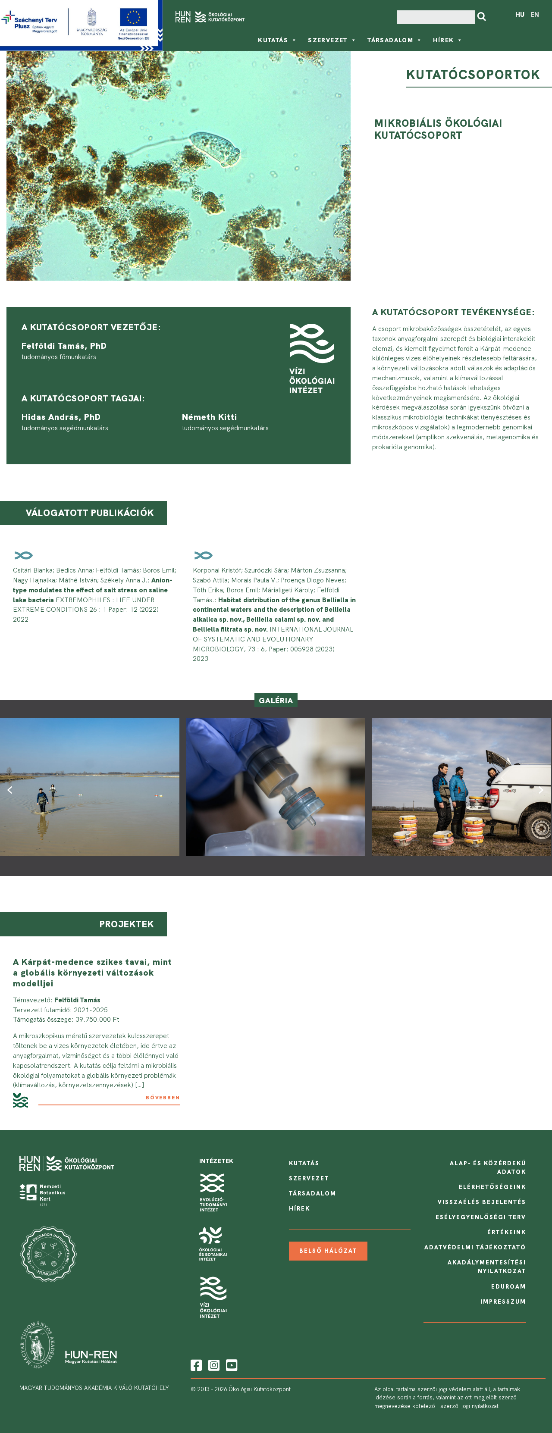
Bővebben (163, 1097)
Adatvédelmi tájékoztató (475, 1247)
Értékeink (506, 1232)
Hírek (443, 40)
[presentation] (11, 788)
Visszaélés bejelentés (482, 1202)
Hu (519, 14)
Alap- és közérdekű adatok (488, 1168)
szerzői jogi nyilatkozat (469, 1406)
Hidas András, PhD (61, 416)
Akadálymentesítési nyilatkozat (487, 1267)
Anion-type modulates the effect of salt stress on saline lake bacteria (92, 590)
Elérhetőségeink (492, 1187)
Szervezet (328, 40)
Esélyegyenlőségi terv (481, 1217)
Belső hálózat (328, 1251)
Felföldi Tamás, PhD (64, 345)
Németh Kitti (209, 416)
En (534, 14)
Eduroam (508, 1286)
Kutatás (273, 40)
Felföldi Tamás (77, 1000)
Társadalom (390, 40)
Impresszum (503, 1301)
